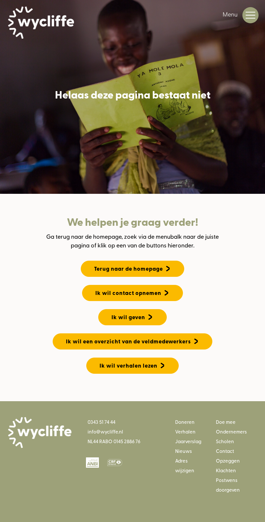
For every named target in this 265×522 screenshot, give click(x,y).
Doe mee (226, 421)
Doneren (185, 421)
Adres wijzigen (184, 465)
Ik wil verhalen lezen (128, 365)
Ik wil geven (128, 317)
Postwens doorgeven (228, 484)
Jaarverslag (188, 441)
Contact (225, 450)
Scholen (225, 441)
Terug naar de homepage (128, 269)
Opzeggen (228, 460)
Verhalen (185, 431)
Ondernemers (231, 431)
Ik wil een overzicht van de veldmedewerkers (128, 341)
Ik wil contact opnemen (128, 293)
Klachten (226, 470)
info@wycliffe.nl (105, 431)
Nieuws (183, 450)
